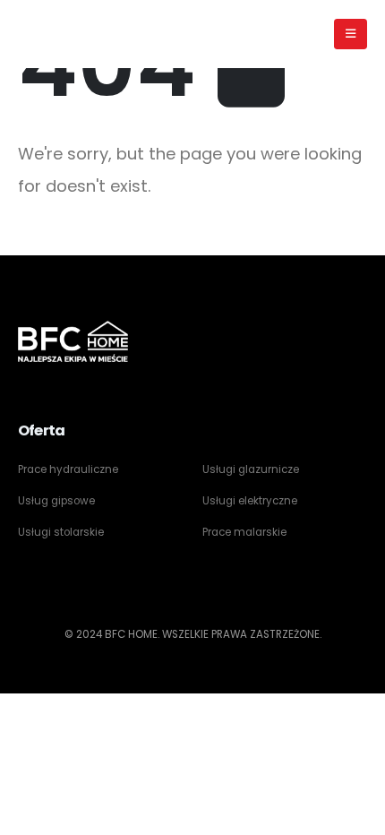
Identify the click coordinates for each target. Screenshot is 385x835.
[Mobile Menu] (350, 34)
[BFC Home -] (73, 34)
